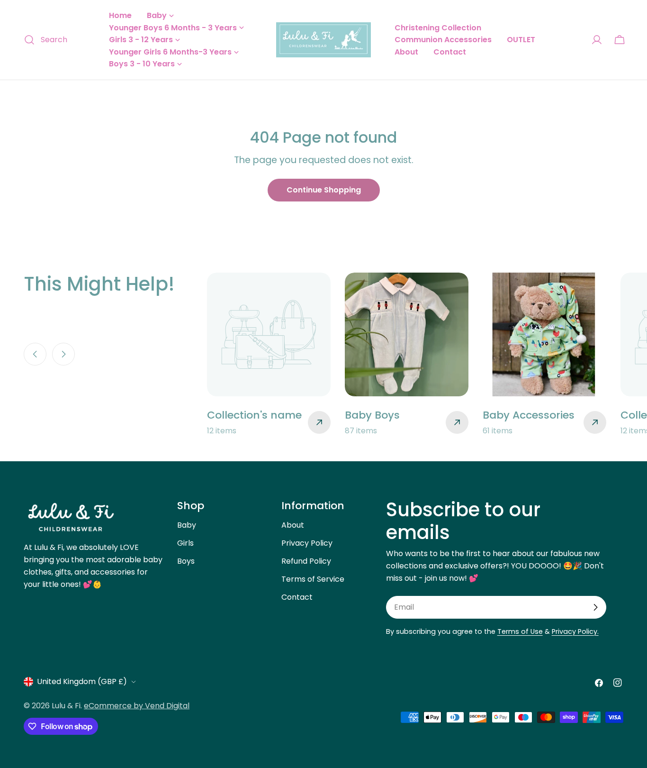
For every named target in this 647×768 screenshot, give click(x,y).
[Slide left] (35, 354)
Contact (297, 597)
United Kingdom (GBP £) (82, 681)
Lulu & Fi (66, 705)
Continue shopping (324, 189)
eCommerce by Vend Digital (136, 705)
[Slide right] (63, 354)
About (292, 525)
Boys (186, 561)
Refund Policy (306, 561)
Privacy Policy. (575, 631)
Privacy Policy (306, 543)
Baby (186, 525)
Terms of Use (520, 631)
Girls (185, 543)
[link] (269, 355)
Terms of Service (312, 579)
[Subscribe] (595, 607)
